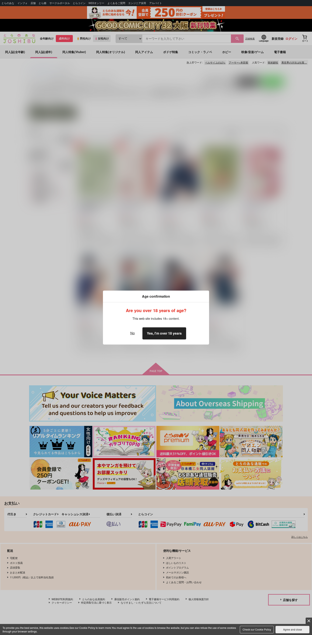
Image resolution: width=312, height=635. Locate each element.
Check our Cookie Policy (257, 629)
